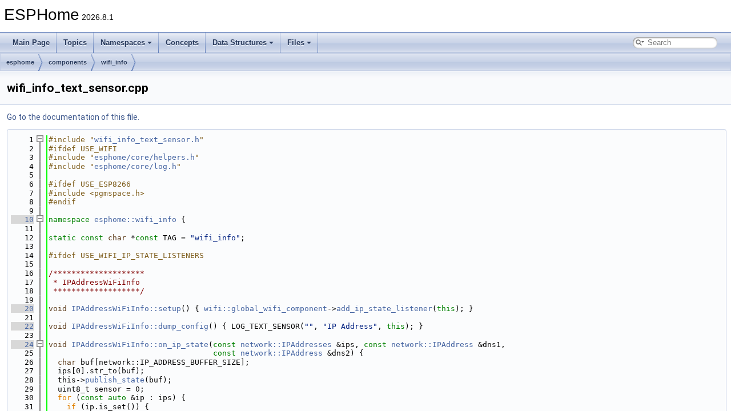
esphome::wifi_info (135, 219)
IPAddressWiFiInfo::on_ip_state (139, 344)
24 (22, 344)
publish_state (114, 380)
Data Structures (239, 42)
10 (22, 219)
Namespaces (123, 42)
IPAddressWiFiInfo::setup (126, 308)
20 (22, 308)
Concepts (182, 42)
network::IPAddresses (286, 344)
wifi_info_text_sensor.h (146, 139)
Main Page (31, 42)
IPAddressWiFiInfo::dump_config (139, 326)
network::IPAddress (432, 344)
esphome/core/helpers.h (144, 157)
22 (22, 326)
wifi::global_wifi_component (265, 308)
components (68, 62)
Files (295, 42)
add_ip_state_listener (384, 308)
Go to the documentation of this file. (73, 117)
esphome (20, 62)
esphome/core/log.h (135, 166)
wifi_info (114, 62)
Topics (75, 42)
